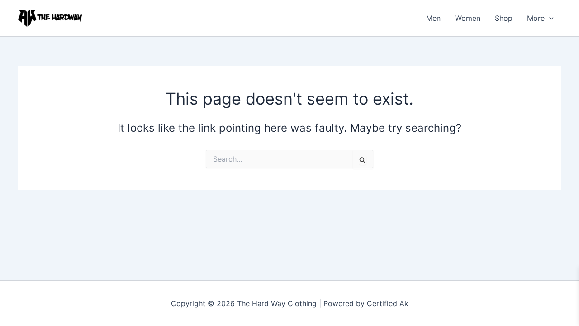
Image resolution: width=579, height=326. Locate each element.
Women (467, 18)
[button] (549, 18)
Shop (504, 18)
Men (433, 18)
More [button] (536, 18)
